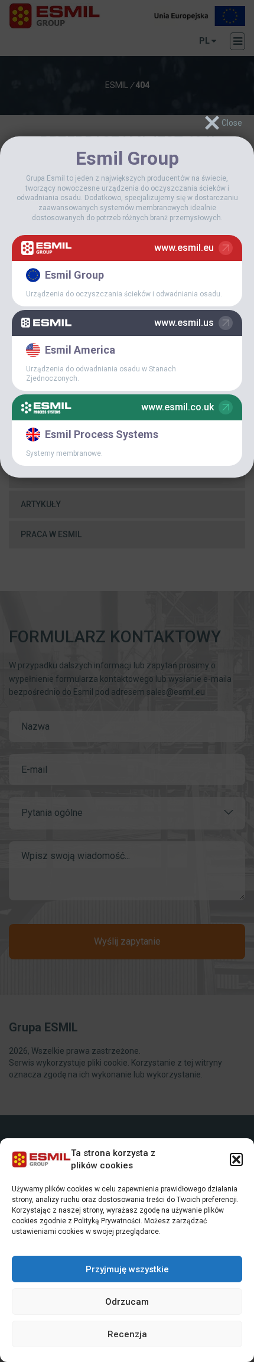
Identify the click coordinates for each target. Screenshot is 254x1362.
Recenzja (127, 1334)
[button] (236, 1159)
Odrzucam (127, 1301)
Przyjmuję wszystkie (127, 1269)
